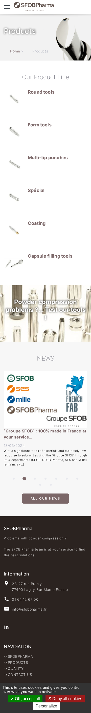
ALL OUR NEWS (46, 501)
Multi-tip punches (48, 157)
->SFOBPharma (18, 656)
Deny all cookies (66, 699)
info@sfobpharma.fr (29, 609)
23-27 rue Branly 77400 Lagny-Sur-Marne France (40, 587)
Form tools (40, 124)
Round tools (41, 92)
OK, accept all (27, 699)
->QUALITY (14, 668)
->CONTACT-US (18, 674)
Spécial (36, 190)
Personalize (46, 706)
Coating (37, 223)
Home (15, 51)
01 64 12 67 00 (25, 599)
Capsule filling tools (50, 256)
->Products (16, 662)
